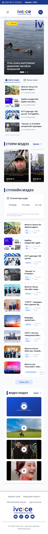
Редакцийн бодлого (31, 496)
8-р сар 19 (39, 205)
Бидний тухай (14, 496)
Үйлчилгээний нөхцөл (16, 502)
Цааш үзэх (24, 382)
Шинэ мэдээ (13, 80)
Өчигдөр (26, 205)
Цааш (36, 144)
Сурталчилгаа (35, 502)
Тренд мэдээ (32, 80)
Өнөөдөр (13, 205)
